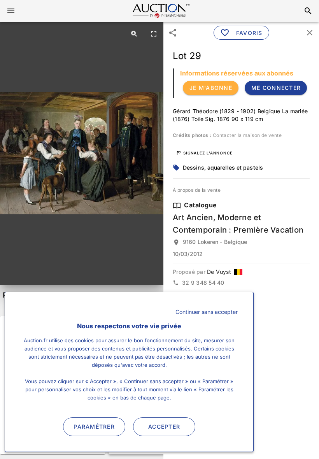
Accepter (164, 426)
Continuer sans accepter (206, 311)
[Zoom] (134, 33)
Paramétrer (94, 426)
